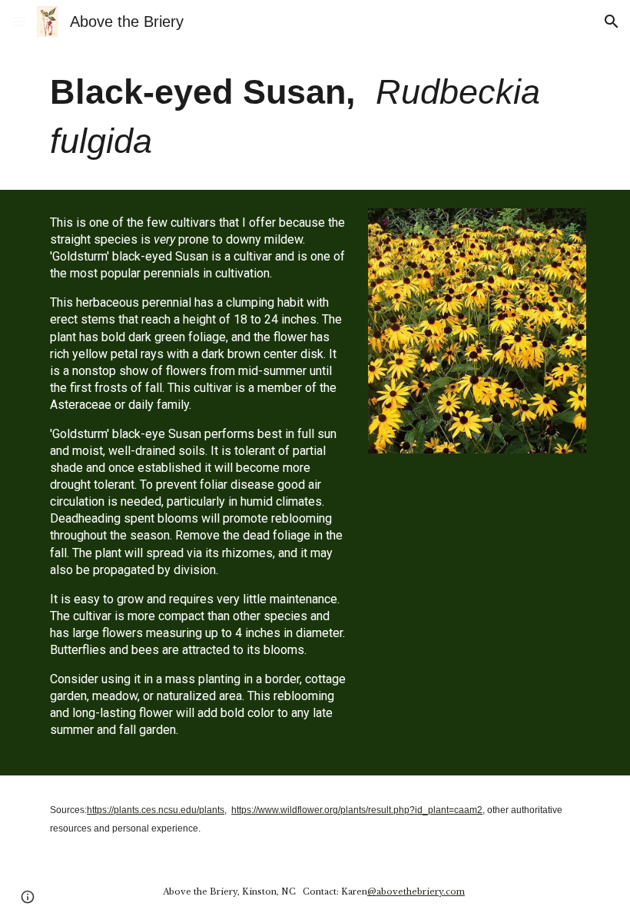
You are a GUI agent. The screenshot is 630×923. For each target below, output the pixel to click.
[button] (18, 21)
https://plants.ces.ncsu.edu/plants (155, 810)
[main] (315, 116)
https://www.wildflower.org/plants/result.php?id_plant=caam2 (356, 810)
